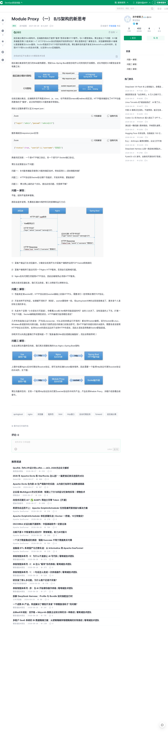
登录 (159, 8)
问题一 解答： (132, 59)
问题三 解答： (132, 69)
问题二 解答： (132, 64)
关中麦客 (137, 17)
